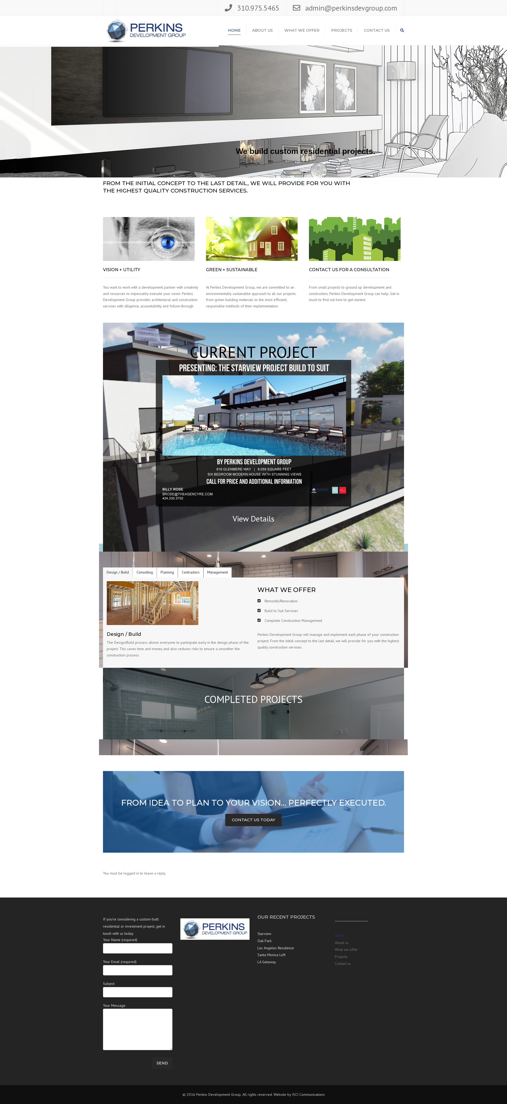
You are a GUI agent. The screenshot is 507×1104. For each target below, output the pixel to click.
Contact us (377, 30)
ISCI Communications (308, 1094)
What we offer (302, 30)
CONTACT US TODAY (253, 819)
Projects (341, 30)
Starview (264, 933)
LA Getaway (266, 962)
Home (234, 30)
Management (217, 572)
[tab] (118, 572)
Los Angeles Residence (275, 948)
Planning (167, 572)
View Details (253, 518)
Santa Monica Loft (271, 954)
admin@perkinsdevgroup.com (351, 8)
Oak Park (264, 940)
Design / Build (118, 572)
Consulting (145, 572)
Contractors (191, 572)
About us (262, 30)
